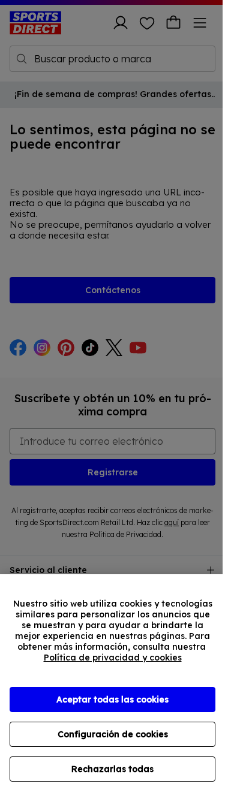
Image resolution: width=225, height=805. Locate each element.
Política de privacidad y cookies (113, 657)
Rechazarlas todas (112, 769)
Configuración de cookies (113, 734)
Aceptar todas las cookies (112, 699)
